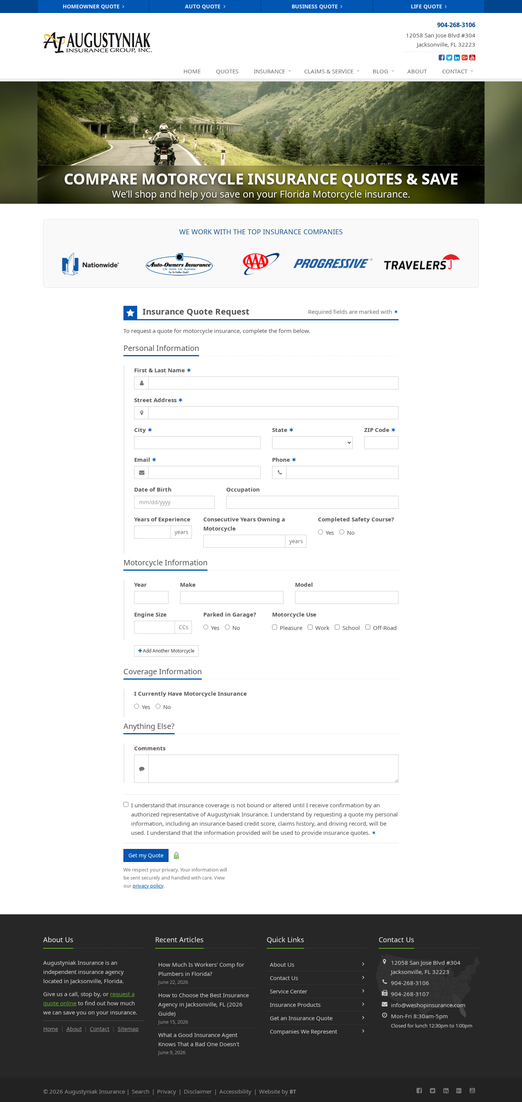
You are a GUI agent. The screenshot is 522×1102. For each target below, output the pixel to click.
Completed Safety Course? (356, 519)
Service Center (288, 991)
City (143, 429)
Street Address (158, 400)
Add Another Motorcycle (168, 651)
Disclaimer (198, 1091)
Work (322, 627)
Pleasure (291, 627)
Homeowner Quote (92, 6)
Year (140, 584)
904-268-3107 (410, 994)
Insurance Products (295, 1004)
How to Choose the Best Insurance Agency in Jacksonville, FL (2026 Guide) (203, 1008)
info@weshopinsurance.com (428, 1005)
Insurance (272, 71)
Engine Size (150, 614)
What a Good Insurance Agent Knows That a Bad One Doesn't (198, 1043)
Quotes (227, 71)
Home (192, 71)
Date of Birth (153, 489)
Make (188, 584)
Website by (277, 1091)
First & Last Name (162, 370)
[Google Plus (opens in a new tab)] (464, 57)
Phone (284, 459)
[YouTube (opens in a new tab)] (472, 57)
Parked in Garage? (229, 614)
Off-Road (385, 627)
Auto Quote (203, 6)
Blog (383, 71)
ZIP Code (380, 429)
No (351, 532)
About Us (282, 964)
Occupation (243, 489)
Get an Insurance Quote (301, 1018)
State (283, 429)
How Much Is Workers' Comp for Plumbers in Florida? (201, 973)
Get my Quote (146, 855)
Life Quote (427, 6)
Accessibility (235, 1091)
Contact (457, 71)
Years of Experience (162, 519)
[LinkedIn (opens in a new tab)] (457, 57)
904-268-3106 (410, 983)
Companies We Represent (303, 1031)
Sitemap (128, 1028)
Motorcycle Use (294, 614)
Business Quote (315, 6)
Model (304, 584)
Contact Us (284, 978)
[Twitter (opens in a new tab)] (449, 57)
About (417, 71)
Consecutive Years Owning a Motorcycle (244, 523)
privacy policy (148, 885)
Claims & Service (332, 71)
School (351, 627)
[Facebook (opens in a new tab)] (441, 57)
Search (140, 1091)
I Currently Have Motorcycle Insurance (190, 693)
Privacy (166, 1091)
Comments (149, 748)
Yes (330, 532)
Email (145, 459)
